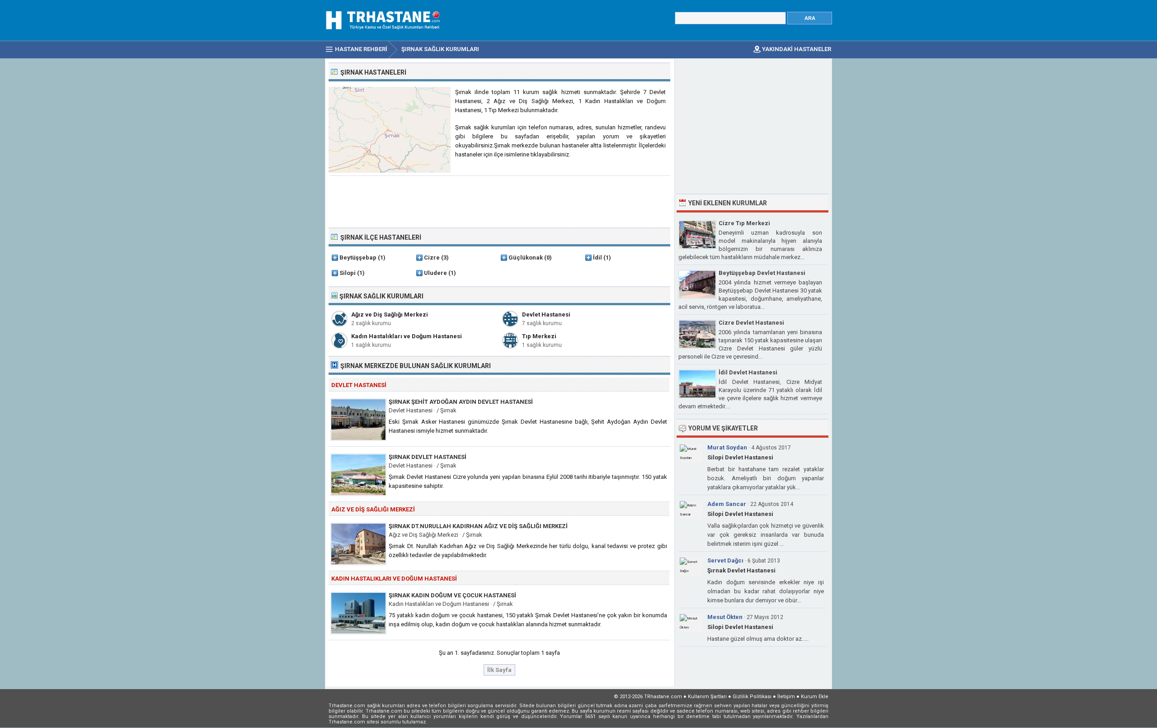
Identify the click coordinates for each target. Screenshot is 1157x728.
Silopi (347, 272)
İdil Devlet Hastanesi (748, 372)
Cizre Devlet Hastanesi (751, 322)
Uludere (435, 272)
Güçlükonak (525, 257)
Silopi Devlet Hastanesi (740, 457)
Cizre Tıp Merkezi (744, 223)
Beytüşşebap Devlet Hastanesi (762, 272)
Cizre (432, 257)
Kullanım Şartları (707, 697)
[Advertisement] (499, 200)
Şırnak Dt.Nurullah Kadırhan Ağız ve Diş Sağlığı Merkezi (478, 526)
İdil (597, 257)
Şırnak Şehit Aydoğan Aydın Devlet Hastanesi (461, 401)
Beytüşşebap (357, 257)
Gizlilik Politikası (752, 697)
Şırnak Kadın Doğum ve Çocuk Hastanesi (452, 595)
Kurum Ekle (814, 697)
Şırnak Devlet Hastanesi (427, 457)
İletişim (786, 697)
